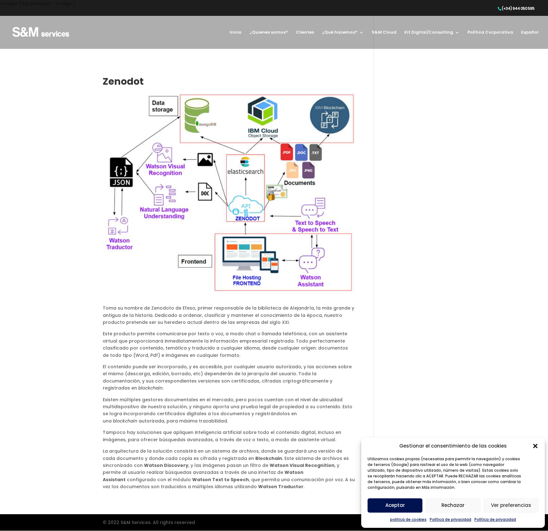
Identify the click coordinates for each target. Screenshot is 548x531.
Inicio (236, 32)
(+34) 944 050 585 (518, 8)
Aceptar (395, 505)
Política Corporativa (490, 32)
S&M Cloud (384, 32)
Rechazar (453, 505)
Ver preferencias (511, 505)
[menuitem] (529, 39)
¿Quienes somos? (269, 32)
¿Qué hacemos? (339, 32)
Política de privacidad (450, 519)
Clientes (305, 32)
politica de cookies (408, 519)
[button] (535, 446)
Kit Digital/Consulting (428, 32)
